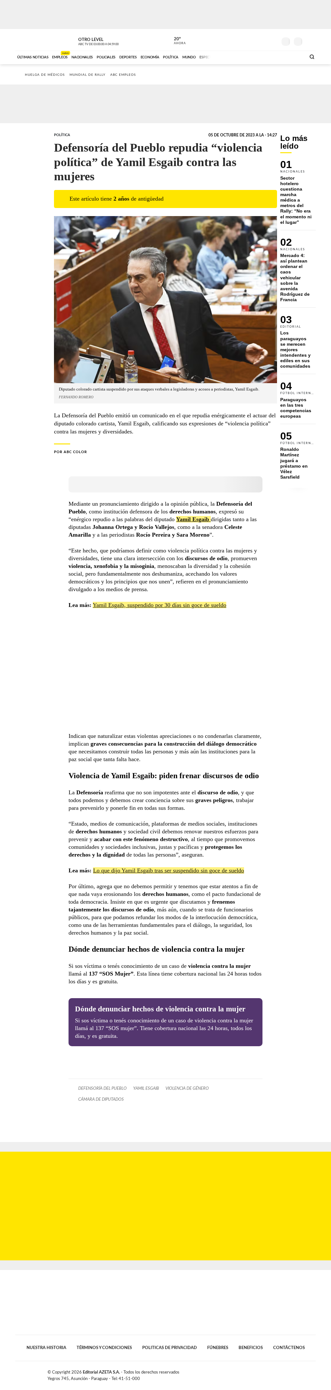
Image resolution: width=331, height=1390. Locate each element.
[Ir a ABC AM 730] (267, 56)
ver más (176, 41)
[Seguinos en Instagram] (272, 40)
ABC (32, 40)
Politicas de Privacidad (169, 1348)
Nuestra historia (46, 1348)
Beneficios (251, 1348)
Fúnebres (217, 1348)
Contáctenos (289, 1348)
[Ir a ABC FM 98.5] (292, 56)
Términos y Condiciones (104, 1348)
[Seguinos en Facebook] (243, 40)
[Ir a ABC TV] (249, 56)
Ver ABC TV (110, 40)
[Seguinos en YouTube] (263, 40)
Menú (310, 41)
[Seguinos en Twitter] (253, 40)
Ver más (298, 195)
